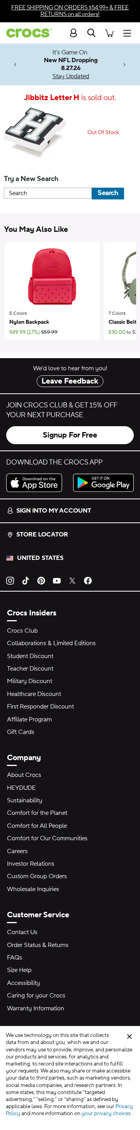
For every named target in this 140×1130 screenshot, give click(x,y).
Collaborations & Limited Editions (51, 643)
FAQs (14, 957)
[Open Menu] (129, 32)
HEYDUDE (21, 788)
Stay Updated (70, 76)
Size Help (19, 970)
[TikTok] (26, 580)
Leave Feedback (70, 381)
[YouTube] (57, 580)
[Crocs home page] (26, 33)
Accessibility (23, 983)
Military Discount (29, 681)
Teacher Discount (30, 669)
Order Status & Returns (37, 945)
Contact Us (22, 932)
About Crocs (24, 775)
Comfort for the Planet (37, 813)
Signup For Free (70, 435)
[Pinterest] (41, 580)
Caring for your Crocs (36, 995)
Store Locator (42, 534)
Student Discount (30, 656)
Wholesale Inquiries (33, 889)
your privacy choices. (107, 1113)
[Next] (125, 65)
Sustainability (24, 800)
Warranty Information (35, 1008)
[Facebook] (88, 580)
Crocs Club (22, 631)
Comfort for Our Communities (47, 838)
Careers (17, 851)
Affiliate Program (29, 719)
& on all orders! (70, 11)
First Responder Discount (40, 706)
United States (40, 558)
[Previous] (15, 65)
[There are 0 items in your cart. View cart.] (109, 32)
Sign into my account (53, 511)
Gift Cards (20, 732)
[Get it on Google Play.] (103, 483)
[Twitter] (72, 580)
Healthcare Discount (34, 694)
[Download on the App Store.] (36, 483)
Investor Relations (30, 864)
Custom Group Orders (37, 876)
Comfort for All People (37, 826)
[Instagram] (10, 580)
